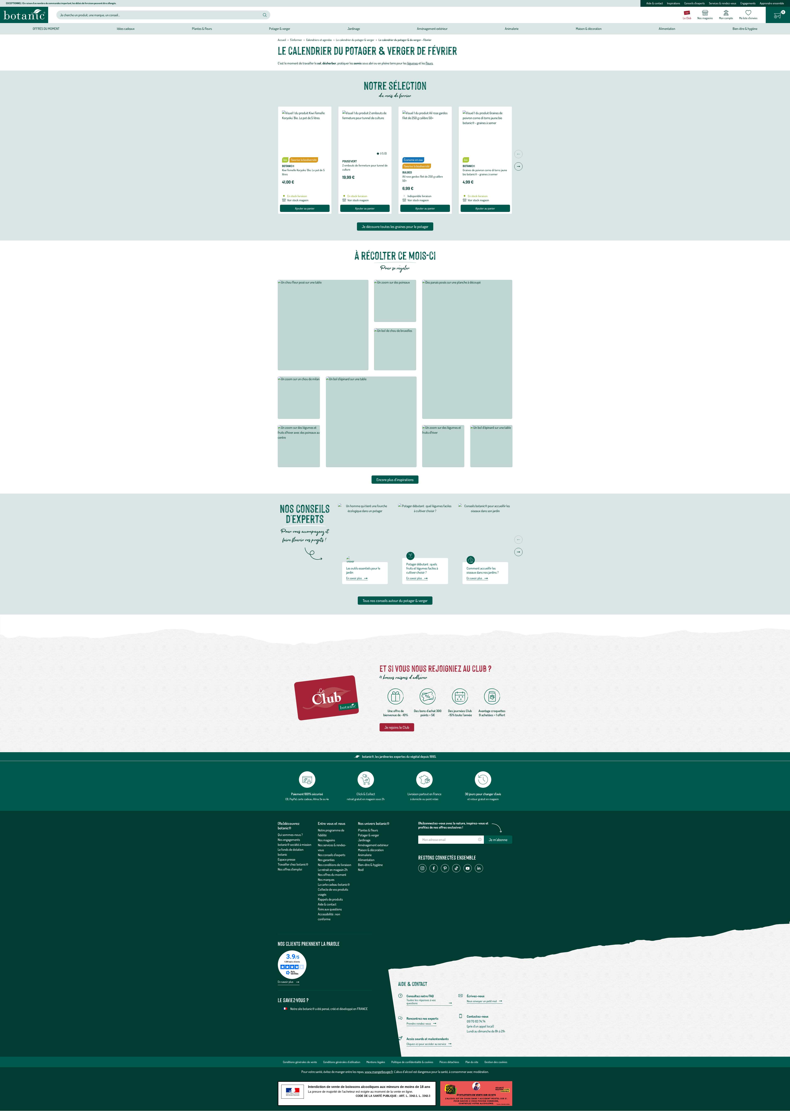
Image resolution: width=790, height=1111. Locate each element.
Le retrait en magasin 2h (333, 870)
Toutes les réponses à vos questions (421, 1001)
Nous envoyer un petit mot (482, 1001)
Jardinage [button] (353, 29)
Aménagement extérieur (373, 845)
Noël (361, 870)
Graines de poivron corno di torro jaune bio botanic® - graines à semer (485, 172)
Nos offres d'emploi (290, 869)
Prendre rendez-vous (419, 1023)
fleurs (429, 63)
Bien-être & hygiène (370, 865)
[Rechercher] (265, 15)
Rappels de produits (330, 899)
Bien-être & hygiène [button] (745, 29)
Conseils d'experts (694, 3)
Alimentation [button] (667, 29)
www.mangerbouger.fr (379, 1072)
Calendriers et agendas (319, 40)
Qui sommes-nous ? (290, 835)
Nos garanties (326, 860)
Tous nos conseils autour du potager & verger (395, 600)
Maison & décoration (371, 850)
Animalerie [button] (511, 29)
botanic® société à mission (294, 845)
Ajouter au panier (305, 208)
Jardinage (364, 840)
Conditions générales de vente (300, 1062)
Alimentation (366, 860)
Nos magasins (326, 840)
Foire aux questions (330, 909)
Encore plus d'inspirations (395, 479)
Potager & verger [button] (279, 29)
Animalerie (365, 855)
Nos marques (326, 879)
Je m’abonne (498, 839)
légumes (412, 63)
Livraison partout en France (424, 794)
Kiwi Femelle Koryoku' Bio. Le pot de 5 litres (303, 172)
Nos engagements (289, 840)
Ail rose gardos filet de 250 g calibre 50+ (422, 178)
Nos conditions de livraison (334, 865)
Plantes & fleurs (368, 830)
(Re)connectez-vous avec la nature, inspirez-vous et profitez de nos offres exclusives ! (453, 825)
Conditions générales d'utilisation (341, 1062)
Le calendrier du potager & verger (355, 40)
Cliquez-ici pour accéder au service (426, 1044)
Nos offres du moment (332, 875)
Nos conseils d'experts (331, 855)
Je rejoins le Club (397, 727)
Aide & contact (654, 3)
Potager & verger (368, 835)
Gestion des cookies (495, 1062)
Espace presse (286, 859)
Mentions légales (375, 1062)
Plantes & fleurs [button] (202, 29)
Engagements (748, 3)
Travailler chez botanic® (293, 864)
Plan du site (471, 1062)
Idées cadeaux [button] (126, 29)
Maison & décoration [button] (589, 29)
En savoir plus (354, 578)
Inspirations (673, 3)
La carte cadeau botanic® (334, 884)
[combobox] (160, 14)
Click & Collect (366, 794)
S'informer (296, 40)
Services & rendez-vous (722, 3)
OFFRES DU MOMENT (46, 29)
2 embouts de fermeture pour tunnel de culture (365, 167)
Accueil (282, 40)
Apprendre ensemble (772, 3)
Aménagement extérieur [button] (432, 29)
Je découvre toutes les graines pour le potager (395, 226)
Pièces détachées (449, 1062)
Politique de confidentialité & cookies (412, 1062)
